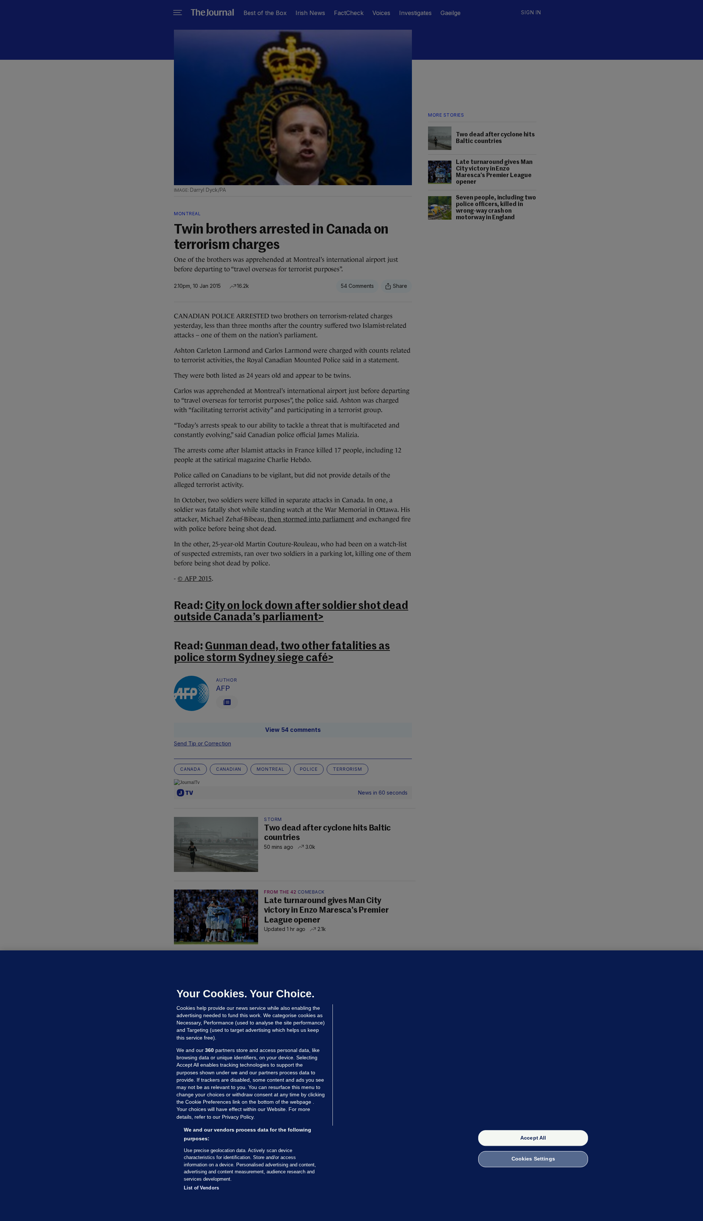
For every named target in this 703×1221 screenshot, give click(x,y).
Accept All (533, 1138)
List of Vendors (201, 1188)
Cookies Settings (533, 1159)
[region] (351, 1085)
